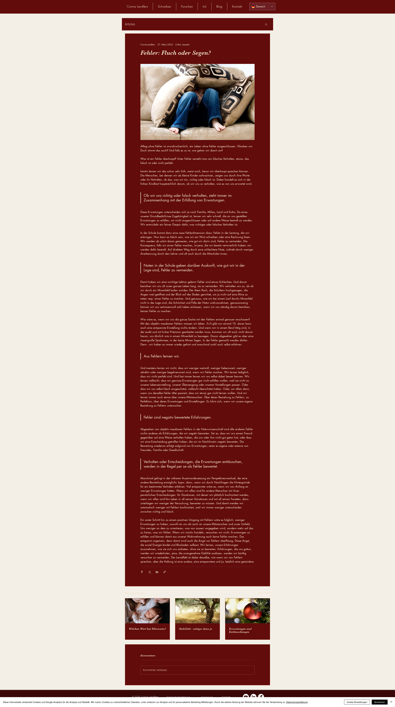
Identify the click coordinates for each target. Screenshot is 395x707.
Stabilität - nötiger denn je (195, 628)
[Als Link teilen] (164, 571)
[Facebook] (261, 697)
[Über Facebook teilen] (141, 571)
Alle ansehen (264, 592)
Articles (130, 24)
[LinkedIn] (253, 697)
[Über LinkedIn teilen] (157, 571)
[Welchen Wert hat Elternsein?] (147, 610)
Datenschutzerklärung (297, 702)
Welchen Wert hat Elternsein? (147, 628)
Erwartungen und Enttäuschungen (240, 630)
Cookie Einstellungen (357, 702)
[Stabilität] (197, 610)
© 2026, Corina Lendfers (145, 696)
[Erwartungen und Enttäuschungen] (247, 610)
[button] (266, 24)
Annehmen (379, 702)
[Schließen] (391, 702)
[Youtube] (246, 697)
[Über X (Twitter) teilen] (149, 571)
